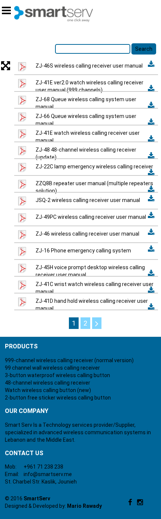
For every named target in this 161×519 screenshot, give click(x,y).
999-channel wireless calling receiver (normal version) (69, 360)
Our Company (26, 410)
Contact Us (24, 453)
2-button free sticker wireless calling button (58, 398)
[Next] (96, 323)
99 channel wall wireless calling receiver (52, 368)
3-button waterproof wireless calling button (57, 375)
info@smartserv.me (48, 474)
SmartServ (37, 498)
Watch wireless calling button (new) (48, 390)
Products (21, 346)
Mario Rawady (84, 506)
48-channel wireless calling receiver (47, 383)
